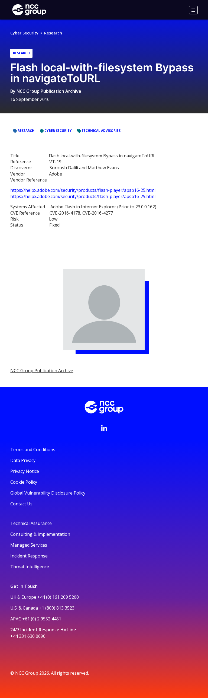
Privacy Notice (24, 471)
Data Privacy (22, 460)
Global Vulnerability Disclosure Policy (47, 493)
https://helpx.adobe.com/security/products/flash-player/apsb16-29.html (82, 196)
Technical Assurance (31, 523)
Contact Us (21, 504)
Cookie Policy (23, 482)
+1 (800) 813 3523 (56, 608)
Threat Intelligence (29, 567)
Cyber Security (24, 33)
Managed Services (28, 545)
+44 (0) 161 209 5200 (58, 597)
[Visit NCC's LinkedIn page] (104, 428)
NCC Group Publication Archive (49, 91)
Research (53, 33)
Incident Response (29, 556)
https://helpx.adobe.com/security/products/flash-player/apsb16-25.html (82, 190)
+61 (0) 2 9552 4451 (41, 619)
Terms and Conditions (32, 449)
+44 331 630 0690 (28, 636)
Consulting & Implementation (40, 534)
